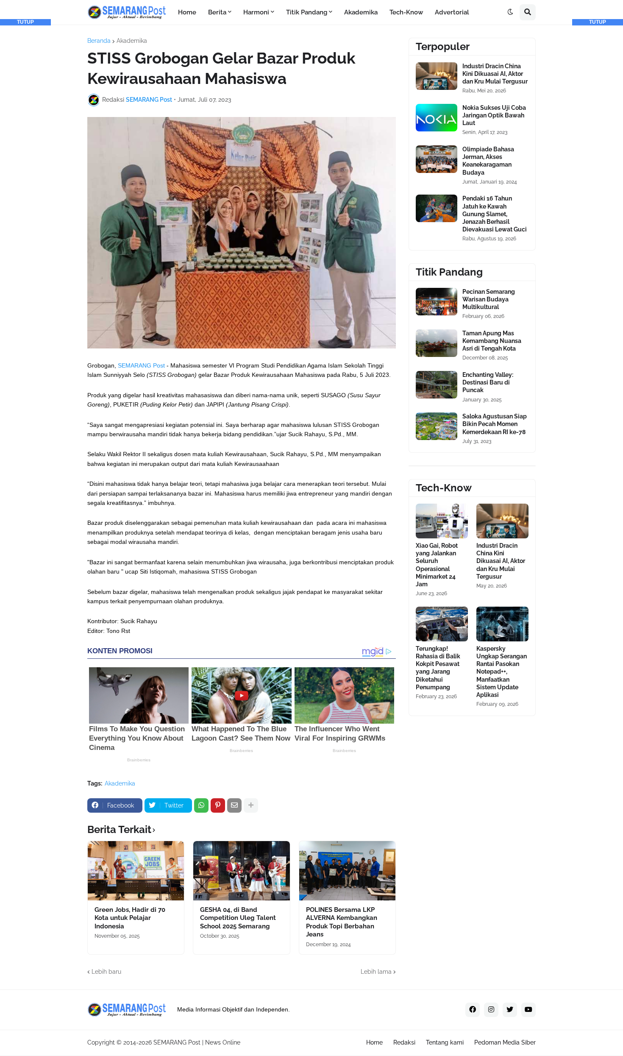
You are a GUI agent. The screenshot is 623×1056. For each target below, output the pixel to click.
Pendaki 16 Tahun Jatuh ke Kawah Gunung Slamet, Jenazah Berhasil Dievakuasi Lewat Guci (494, 214)
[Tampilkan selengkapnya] (251, 805)
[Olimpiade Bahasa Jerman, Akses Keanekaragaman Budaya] (436, 159)
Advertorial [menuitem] (452, 12)
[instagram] (491, 1010)
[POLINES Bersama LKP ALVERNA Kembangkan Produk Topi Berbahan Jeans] (347, 870)
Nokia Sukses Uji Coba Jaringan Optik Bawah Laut (494, 115)
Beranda (99, 41)
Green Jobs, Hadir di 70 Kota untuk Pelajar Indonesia (130, 918)
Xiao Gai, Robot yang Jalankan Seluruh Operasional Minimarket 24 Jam (437, 565)
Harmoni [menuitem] (256, 12)
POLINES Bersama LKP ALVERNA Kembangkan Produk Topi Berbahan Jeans (341, 922)
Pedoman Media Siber (505, 1042)
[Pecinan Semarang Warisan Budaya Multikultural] (436, 301)
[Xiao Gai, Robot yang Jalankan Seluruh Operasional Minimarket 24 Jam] (442, 521)
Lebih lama (376, 971)
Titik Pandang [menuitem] (306, 12)
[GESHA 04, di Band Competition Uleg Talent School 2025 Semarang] (241, 870)
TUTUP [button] (25, 22)
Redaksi (404, 1042)
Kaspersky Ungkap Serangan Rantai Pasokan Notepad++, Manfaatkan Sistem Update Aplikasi (501, 671)
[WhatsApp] (201, 805)
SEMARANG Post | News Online (196, 1042)
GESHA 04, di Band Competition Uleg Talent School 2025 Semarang (238, 918)
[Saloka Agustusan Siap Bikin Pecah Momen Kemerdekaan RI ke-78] (436, 426)
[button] (510, 12)
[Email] (234, 805)
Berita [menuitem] (217, 12)
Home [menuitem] (187, 12)
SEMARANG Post (141, 365)
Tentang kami (445, 1042)
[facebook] (472, 1010)
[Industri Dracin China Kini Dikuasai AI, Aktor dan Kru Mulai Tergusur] (436, 76)
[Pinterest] (218, 805)
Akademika (132, 41)
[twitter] (510, 1010)
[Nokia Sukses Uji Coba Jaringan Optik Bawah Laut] (436, 117)
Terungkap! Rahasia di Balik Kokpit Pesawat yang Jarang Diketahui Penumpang (438, 668)
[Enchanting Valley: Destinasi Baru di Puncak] (436, 384)
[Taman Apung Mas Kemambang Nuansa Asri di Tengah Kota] (436, 343)
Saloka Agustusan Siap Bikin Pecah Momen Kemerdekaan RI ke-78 (494, 424)
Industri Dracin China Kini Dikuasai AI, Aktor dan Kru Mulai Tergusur (495, 74)
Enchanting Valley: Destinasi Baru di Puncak (487, 382)
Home (374, 1042)
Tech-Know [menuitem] (406, 12)
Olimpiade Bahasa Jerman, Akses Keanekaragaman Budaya (488, 161)
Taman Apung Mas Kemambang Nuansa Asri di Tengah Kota (491, 341)
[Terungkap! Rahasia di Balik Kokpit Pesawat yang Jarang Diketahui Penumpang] (442, 624)
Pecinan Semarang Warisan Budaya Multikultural (488, 299)
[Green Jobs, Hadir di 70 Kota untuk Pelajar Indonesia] (136, 870)
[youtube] (528, 1010)
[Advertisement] (25, 152)
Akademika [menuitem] (361, 12)
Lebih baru (106, 971)
